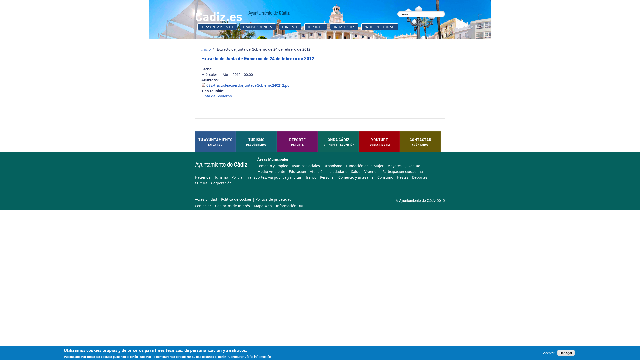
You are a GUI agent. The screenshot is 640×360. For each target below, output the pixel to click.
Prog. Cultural (379, 27)
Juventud (413, 166)
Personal (327, 177)
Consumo (385, 177)
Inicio (206, 49)
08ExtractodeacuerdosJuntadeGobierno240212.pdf (248, 85)
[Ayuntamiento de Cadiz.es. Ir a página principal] (269, 13)
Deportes (420, 177)
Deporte (315, 27)
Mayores (395, 166)
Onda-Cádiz (343, 27)
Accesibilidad (206, 199)
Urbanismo (333, 166)
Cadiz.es (218, 16)
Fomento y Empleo (273, 166)
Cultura (201, 183)
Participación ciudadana (402, 171)
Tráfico (311, 177)
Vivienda (371, 171)
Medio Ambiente (271, 171)
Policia (237, 177)
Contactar (203, 206)
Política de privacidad (274, 199)
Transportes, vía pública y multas (274, 177)
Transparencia (257, 27)
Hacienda (203, 177)
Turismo (289, 27)
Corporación (221, 183)
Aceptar (548, 353)
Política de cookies (236, 199)
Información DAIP (291, 206)
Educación (297, 171)
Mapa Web (263, 206)
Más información (259, 357)
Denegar (566, 353)
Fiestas (402, 177)
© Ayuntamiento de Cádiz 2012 (420, 200)
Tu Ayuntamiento (216, 27)
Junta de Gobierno (217, 96)
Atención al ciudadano (329, 171)
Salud (356, 171)
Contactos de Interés (232, 206)
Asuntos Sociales (306, 166)
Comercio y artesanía (356, 177)
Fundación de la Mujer (365, 166)
